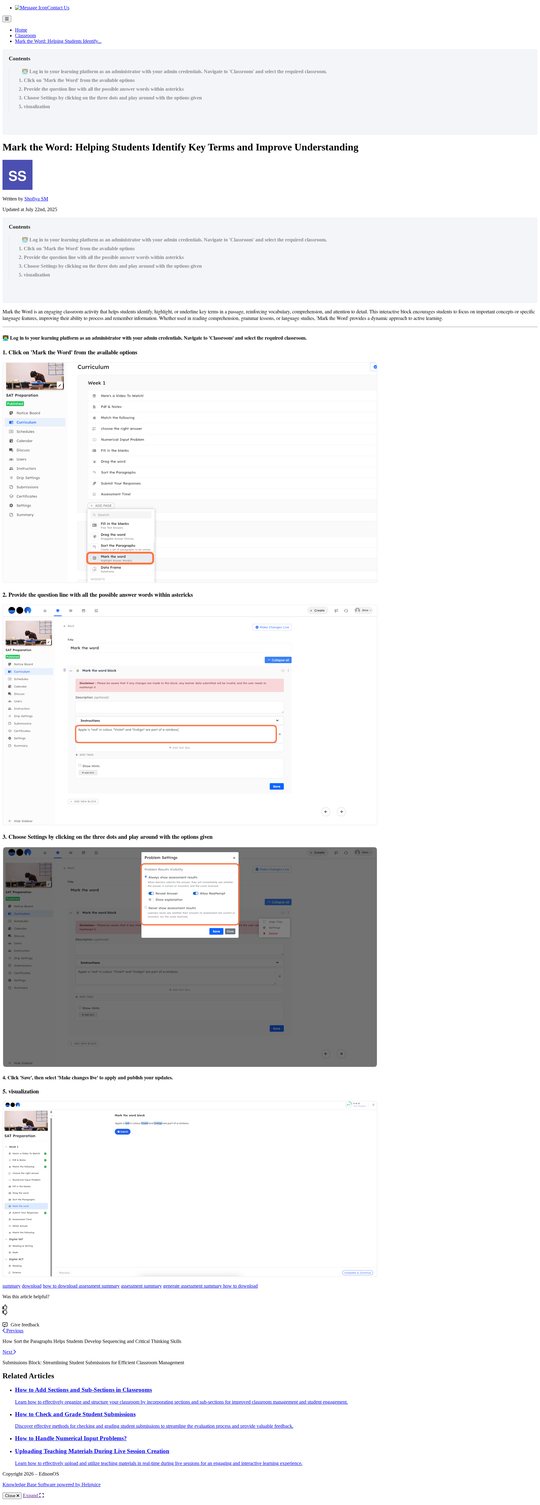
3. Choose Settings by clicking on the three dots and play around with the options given (110, 97)
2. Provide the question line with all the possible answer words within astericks (101, 89)
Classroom (25, 35)
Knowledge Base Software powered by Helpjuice (51, 1484)
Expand (31, 1495)
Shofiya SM (36, 198)
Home (21, 30)
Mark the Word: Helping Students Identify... (58, 41)
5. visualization (34, 106)
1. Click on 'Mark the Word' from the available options (77, 80)
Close (11, 1495)
